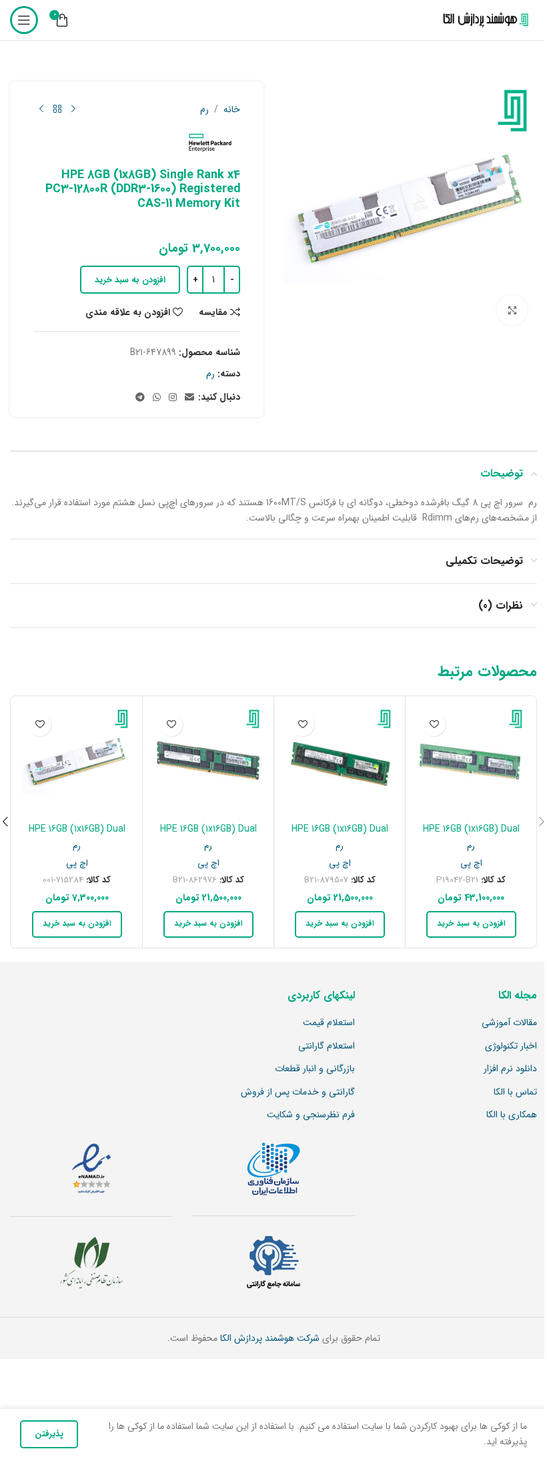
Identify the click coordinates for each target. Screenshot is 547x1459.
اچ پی (471, 863)
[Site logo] (483, 20)
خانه (231, 109)
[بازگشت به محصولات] (57, 109)
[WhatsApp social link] (157, 397)
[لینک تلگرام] (140, 397)
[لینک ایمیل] (189, 397)
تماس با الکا (515, 1092)
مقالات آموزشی (509, 1023)
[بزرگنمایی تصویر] (512, 310)
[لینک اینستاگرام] (173, 397)
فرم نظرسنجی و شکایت (311, 1115)
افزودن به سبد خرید (130, 280)
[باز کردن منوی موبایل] (24, 20)
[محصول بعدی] (41, 109)
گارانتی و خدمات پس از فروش (298, 1092)
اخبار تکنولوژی (511, 1046)
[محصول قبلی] (73, 109)
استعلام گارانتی (326, 1046)
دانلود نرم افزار (510, 1069)
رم (204, 109)
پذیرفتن (49, 1434)
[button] (471, 924)
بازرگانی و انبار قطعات (315, 1069)
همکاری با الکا (511, 1115)
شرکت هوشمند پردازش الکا (268, 1338)
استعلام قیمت (329, 1023)
